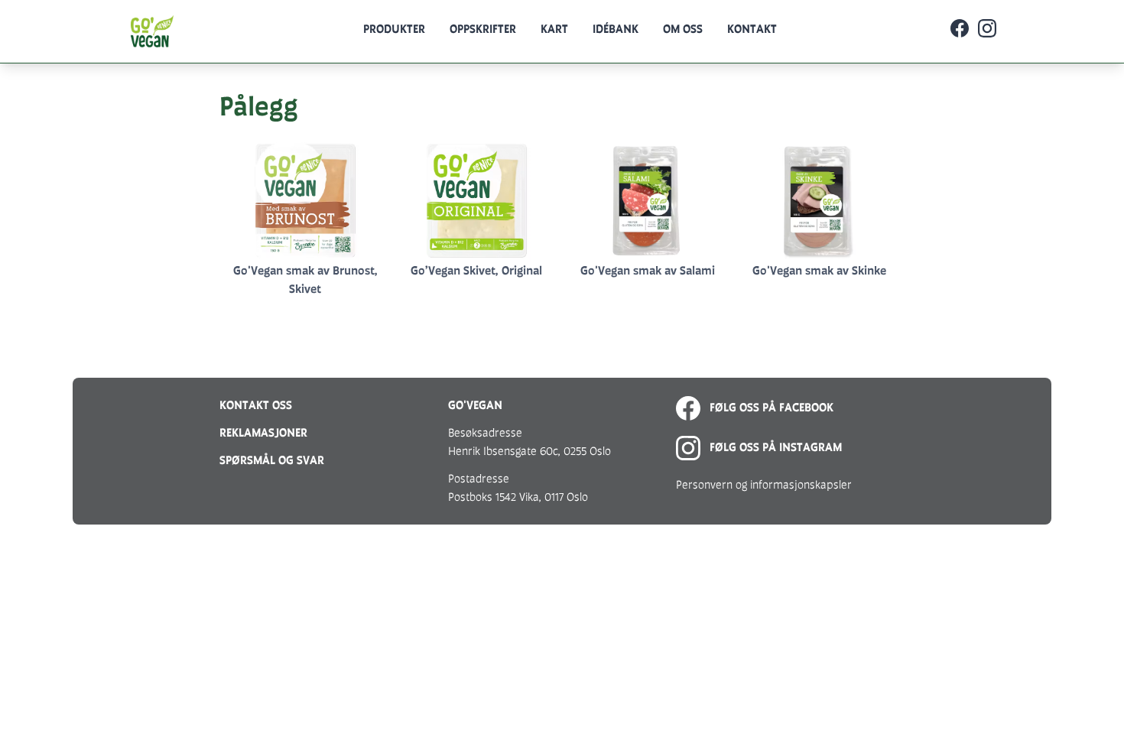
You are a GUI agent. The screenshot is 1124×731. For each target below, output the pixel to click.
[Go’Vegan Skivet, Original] (476, 200)
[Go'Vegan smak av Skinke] (819, 200)
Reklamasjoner (263, 432)
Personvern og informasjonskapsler (764, 484)
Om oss (683, 28)
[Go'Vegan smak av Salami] (647, 200)
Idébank (615, 28)
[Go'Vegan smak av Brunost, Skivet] (305, 200)
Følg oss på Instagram (774, 447)
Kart (554, 28)
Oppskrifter (483, 28)
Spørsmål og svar (271, 460)
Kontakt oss (255, 405)
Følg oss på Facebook (770, 407)
